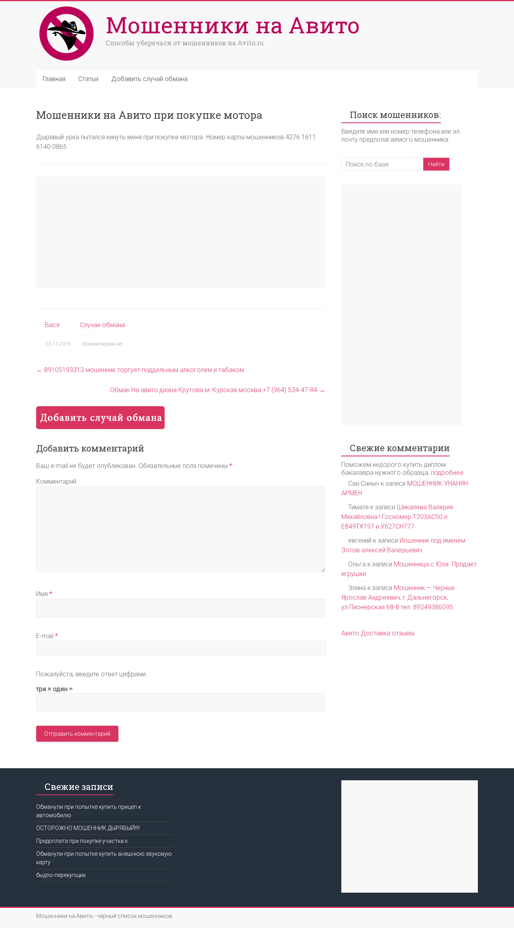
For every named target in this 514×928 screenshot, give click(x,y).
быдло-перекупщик (61, 875)
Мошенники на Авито (233, 24)
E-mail (47, 636)
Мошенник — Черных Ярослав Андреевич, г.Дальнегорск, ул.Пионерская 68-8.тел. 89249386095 (398, 597)
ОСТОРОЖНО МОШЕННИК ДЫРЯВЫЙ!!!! (88, 828)
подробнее (447, 472)
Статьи (88, 79)
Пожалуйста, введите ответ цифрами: (91, 674)
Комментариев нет (102, 344)
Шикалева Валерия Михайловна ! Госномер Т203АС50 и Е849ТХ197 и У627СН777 (397, 516)
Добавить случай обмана (149, 79)
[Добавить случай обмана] (100, 410)
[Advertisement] (180, 232)
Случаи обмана (102, 325)
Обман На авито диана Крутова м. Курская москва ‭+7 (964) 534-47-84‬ (217, 390)
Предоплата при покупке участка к (82, 841)
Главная (54, 79)
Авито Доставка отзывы (377, 633)
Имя (44, 594)
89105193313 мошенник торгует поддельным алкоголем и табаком (140, 370)
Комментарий (56, 481)
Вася (52, 325)
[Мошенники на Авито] (69, 7)
